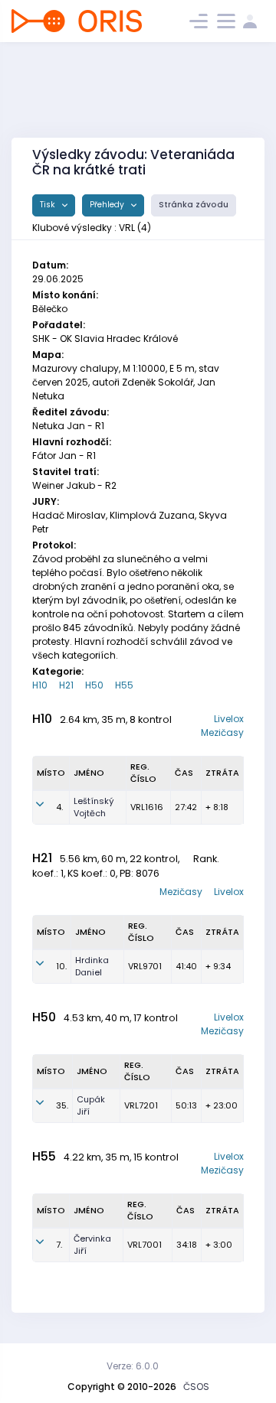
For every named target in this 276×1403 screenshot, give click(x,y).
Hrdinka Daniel (92, 966)
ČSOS (196, 1386)
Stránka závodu (193, 204)
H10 (40, 685)
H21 (66, 685)
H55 (124, 685)
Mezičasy (222, 732)
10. (61, 966)
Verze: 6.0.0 (133, 1365)
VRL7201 (141, 1105)
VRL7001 (144, 1245)
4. (59, 807)
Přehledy (108, 204)
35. (62, 1105)
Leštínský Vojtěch (94, 807)
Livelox (229, 718)
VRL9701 (145, 966)
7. (59, 1245)
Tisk (49, 204)
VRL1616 (146, 807)
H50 (94, 685)
